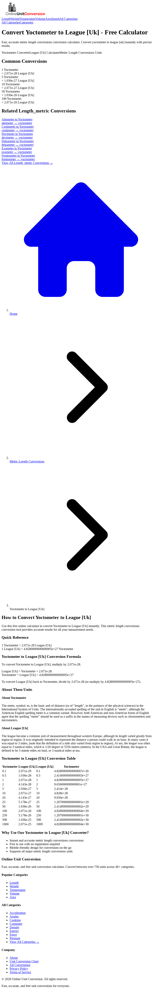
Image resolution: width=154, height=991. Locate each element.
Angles (14, 916)
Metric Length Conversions (27, 461)
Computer (16, 923)
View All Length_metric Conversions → (27, 163)
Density (14, 927)
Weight (15, 19)
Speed (55, 19)
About (14, 957)
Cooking (15, 920)
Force (13, 934)
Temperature (27, 19)
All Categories (68, 19)
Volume (40, 19)
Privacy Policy (19, 968)
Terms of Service (20, 972)
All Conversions (20, 965)
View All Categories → (24, 942)
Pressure (15, 938)
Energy (14, 931)
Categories (26, 22)
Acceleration (18, 913)
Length (6, 19)
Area (48, 19)
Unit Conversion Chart (24, 961)
